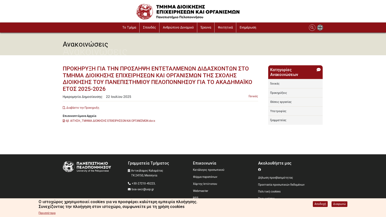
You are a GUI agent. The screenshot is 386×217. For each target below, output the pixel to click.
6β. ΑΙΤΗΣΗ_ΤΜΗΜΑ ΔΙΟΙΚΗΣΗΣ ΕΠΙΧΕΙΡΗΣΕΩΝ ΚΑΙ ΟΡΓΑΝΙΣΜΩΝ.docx (110, 120)
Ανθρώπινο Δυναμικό (178, 27)
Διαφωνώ (339, 204)
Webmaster (200, 190)
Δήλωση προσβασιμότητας (275, 177)
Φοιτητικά (225, 27)
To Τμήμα (129, 27)
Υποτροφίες (278, 111)
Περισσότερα (47, 213)
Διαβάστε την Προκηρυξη (82, 107)
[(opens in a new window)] (260, 169)
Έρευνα (206, 27)
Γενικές (253, 96)
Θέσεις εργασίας (281, 101)
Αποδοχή (320, 204)
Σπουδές (149, 27)
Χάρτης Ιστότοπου (205, 183)
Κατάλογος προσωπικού (208, 169)
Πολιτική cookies (269, 191)
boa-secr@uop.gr (143, 189)
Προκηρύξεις (278, 92)
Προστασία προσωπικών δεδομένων (281, 184)
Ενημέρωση (248, 27)
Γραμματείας (278, 120)
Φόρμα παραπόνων (205, 176)
